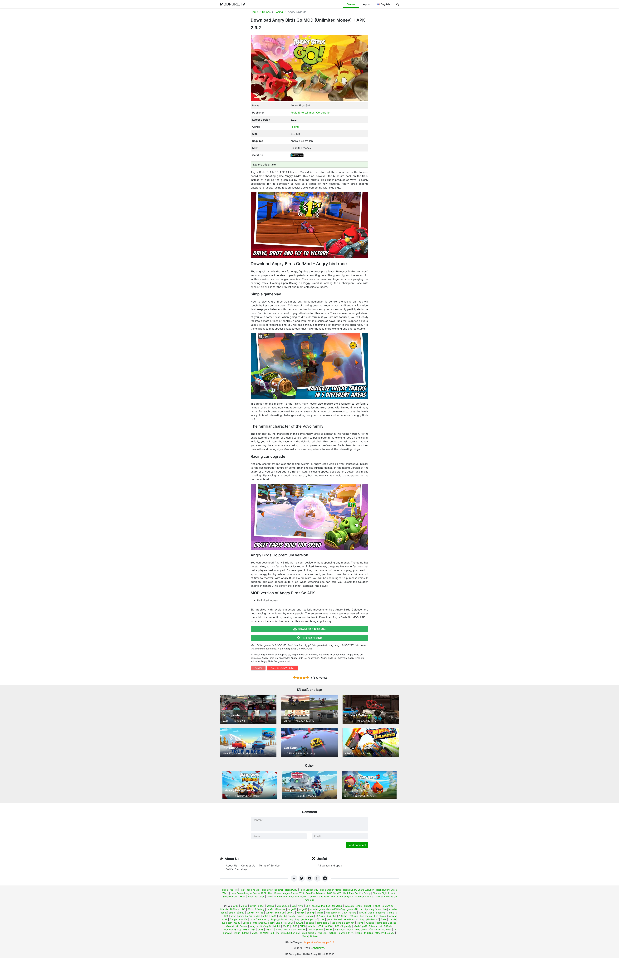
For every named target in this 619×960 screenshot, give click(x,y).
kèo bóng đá (360, 926)
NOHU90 (387, 929)
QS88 (371, 912)
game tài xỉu (322, 922)
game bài (352, 909)
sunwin (362, 912)
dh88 (260, 929)
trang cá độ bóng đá (260, 926)
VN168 (259, 912)
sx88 (268, 929)
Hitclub (224, 909)
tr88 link (368, 933)
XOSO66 (322, 933)
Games (351, 4)
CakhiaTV (392, 912)
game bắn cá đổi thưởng (332, 909)
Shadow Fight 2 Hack (384, 893)
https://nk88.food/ (259, 919)
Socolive (380, 912)
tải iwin (313, 909)
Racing (279, 12)
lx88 (322, 919)
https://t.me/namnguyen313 (319, 942)
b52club (310, 922)
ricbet (224, 912)
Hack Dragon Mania (330, 889)
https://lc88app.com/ (306, 919)
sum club (280, 912)
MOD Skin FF (334, 893)
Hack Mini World (297, 896)
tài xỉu (270, 909)
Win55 (320, 912)
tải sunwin (280, 909)
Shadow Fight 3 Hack (234, 896)
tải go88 (292, 909)
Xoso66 (301, 912)
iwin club (349, 905)
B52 (308, 905)
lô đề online (361, 929)
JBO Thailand (349, 912)
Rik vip (360, 922)
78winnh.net (375, 926)
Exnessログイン (346, 933)
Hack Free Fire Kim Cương (357, 893)
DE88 (246, 929)
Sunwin (250, 912)
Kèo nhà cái (232, 926)
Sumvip (311, 912)
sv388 (328, 926)
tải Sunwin (374, 929)
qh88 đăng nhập (343, 926)
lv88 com (227, 922)
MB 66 (244, 905)
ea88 (224, 919)
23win (304, 936)
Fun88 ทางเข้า (308, 933)
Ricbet (367, 905)
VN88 (279, 922)
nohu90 (270, 905)
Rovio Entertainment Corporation (310, 112)
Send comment (357, 845)
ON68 (332, 933)
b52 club (320, 916)
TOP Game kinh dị (364, 896)
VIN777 (291, 912)
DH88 (303, 926)
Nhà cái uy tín (333, 912)
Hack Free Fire (230, 889)
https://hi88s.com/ (384, 933)
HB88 (294, 926)
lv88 (253, 929)
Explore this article (264, 164)
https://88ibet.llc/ (369, 919)
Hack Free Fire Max (250, 889)
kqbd (233, 916)
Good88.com (351, 919)
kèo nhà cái (388, 905)
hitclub (282, 916)
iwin (294, 905)
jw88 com (340, 929)
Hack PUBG (291, 889)
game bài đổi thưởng (249, 916)
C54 (320, 926)
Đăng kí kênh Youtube (282, 668)
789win (388, 926)
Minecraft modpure (277, 896)
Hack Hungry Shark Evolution (358, 889)
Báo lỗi (258, 668)
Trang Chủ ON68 (239, 919)
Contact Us (248, 865)
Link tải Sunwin (315, 929)
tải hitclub (337, 905)
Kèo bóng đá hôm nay (342, 922)
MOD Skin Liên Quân (342, 896)
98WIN (264, 933)
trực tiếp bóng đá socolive (373, 909)
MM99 (254, 933)
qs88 (329, 919)
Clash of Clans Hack (318, 896)
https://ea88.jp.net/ (263, 922)
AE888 (329, 929)
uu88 (272, 933)
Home (254, 12)
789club (343, 916)
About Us (231, 865)
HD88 (225, 916)
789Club (234, 909)
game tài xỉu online (386, 922)
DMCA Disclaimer (236, 869)
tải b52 (240, 912)
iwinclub (370, 922)
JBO (243, 909)
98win (253, 905)
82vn (250, 909)
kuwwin (300, 922)
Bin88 (359, 905)
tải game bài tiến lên (288, 933)
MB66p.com (283, 905)
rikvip (301, 905)
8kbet (261, 905)
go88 (265, 916)
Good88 (246, 922)
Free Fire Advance (315, 893)
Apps (366, 4)
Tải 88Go (289, 922)
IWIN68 (338, 919)
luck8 (350, 929)
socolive (393, 909)
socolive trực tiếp (321, 905)
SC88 (235, 905)
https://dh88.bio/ (232, 929)
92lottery (260, 909)
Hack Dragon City (309, 889)
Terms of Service (269, 865)
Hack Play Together (272, 889)
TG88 (384, 919)
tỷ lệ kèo (277, 929)
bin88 (232, 912)
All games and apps (330, 865)
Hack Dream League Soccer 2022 (248, 893)
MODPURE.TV (232, 4)
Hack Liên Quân (256, 896)
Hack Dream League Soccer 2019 (286, 893)
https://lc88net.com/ (282, 919)
